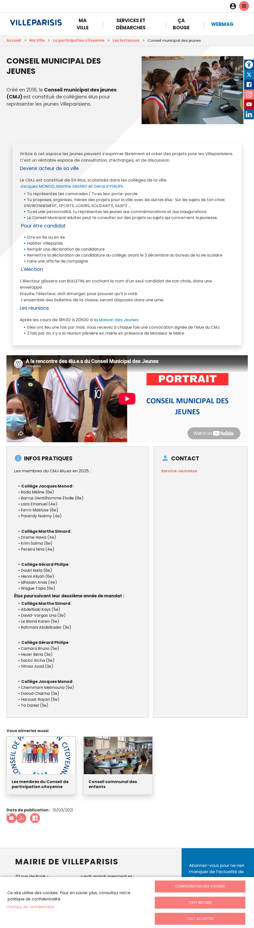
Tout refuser (200, 902)
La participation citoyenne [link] (78, 40)
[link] (249, 65)
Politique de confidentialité (30, 907)
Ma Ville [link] (83, 24)
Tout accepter (200, 918)
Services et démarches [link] (131, 24)
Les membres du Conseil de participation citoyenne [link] (40, 784)
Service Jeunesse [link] (179, 471)
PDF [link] (21, 818)
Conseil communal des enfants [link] (113, 784)
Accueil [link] (13, 40)
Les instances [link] (126, 40)
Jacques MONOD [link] (37, 186)
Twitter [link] (249, 75)
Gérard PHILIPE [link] (108, 186)
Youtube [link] (249, 104)
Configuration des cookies (200, 886)
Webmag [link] (222, 24)
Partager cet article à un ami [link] (11, 818)
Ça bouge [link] (181, 24)
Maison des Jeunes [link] (118, 320)
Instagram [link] (249, 94)
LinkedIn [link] (249, 114)
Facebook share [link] (35, 818)
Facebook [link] (249, 84)
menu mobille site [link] (244, 6)
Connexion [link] (234, 6)
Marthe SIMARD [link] (71, 186)
